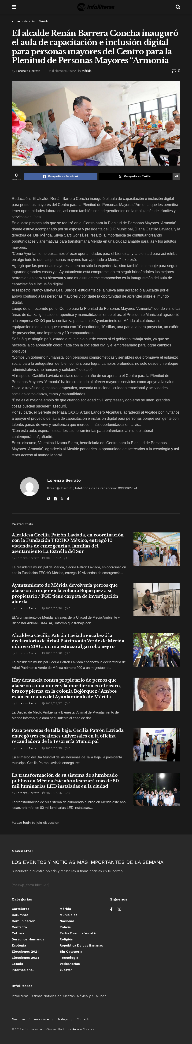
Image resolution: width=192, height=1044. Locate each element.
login (27, 822)
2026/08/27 (53, 703)
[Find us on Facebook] (111, 909)
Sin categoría (71, 951)
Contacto (19, 927)
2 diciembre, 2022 (62, 71)
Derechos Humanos (28, 939)
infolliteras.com (33, 1029)
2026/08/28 (53, 608)
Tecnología (69, 957)
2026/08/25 (53, 748)
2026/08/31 (52, 558)
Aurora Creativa (83, 1029)
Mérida (43, 21)
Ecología (19, 945)
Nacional (67, 921)
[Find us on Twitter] (119, 909)
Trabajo (62, 1019)
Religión (66, 939)
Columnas (20, 915)
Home (16, 21)
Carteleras (20, 909)
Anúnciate (41, 1019)
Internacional (23, 970)
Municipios (69, 915)
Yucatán (29, 21)
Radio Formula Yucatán (78, 933)
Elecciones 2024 (26, 957)
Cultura (18, 933)
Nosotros (19, 1019)
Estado (17, 964)
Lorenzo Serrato (28, 71)
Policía (65, 927)
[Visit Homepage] (96, 7)
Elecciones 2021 (25, 951)
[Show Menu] (14, 7)
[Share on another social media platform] (176, 176)
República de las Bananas (81, 945)
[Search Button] (178, 7)
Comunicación (23, 921)
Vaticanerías (70, 964)
